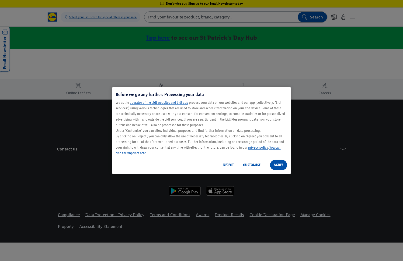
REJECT (228, 165)
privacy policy (258, 147)
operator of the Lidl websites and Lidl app (159, 102)
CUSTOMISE (252, 165)
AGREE (278, 165)
